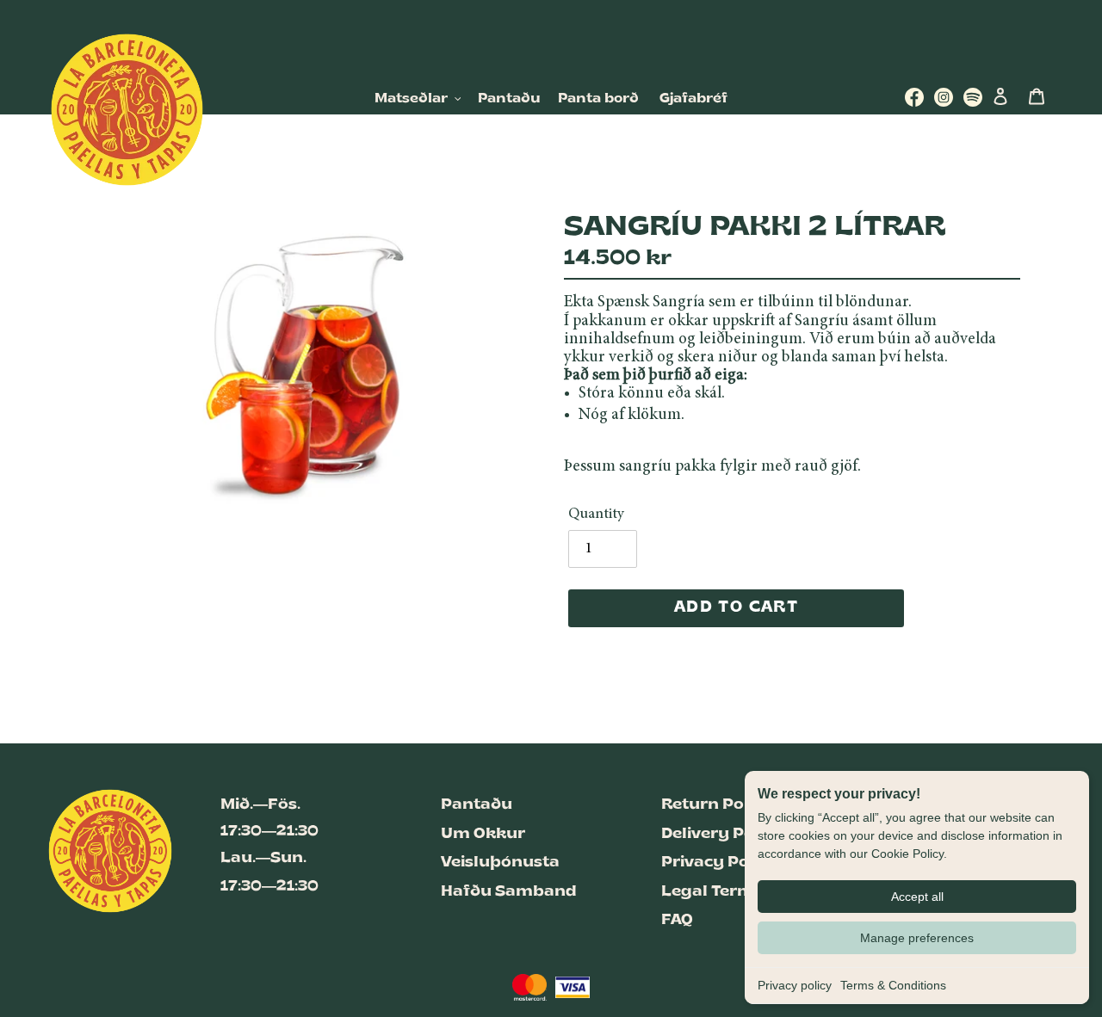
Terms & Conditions (893, 985)
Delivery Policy (722, 834)
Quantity (596, 514)
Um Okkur (483, 834)
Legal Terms (712, 891)
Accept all (917, 896)
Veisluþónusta (500, 862)
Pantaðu (476, 805)
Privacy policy (795, 985)
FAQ (677, 920)
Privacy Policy (719, 862)
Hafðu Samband (509, 891)
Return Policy (717, 805)
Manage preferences (917, 938)
